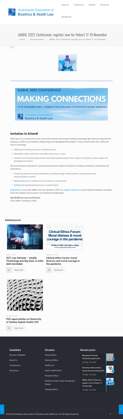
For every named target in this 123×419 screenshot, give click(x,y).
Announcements (37, 39)
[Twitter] (110, 414)
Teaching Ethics (51, 389)
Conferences (14, 365)
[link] (65, 11)
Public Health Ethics (53, 370)
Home (22, 39)
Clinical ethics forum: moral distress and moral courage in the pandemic (63, 260)
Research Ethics (51, 376)
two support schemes (69, 190)
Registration (15, 190)
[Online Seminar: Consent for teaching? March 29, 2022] (2, 409)
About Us (13, 360)
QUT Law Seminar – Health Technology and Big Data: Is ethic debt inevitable (24, 260)
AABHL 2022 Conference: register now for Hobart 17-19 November (77, 39)
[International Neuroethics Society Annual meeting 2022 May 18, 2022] (121, 409)
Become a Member (17, 355)
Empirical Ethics (51, 360)
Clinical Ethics (50, 355)
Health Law (49, 365)
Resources (14, 370)
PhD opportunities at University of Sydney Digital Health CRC (23, 321)
